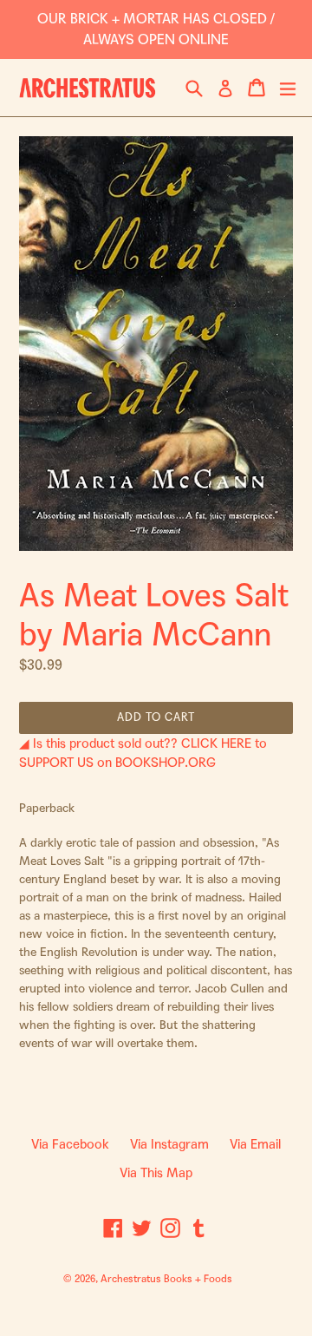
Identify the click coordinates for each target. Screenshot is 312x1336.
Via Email (255, 1144)
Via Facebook (70, 1144)
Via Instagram (169, 1144)
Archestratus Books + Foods (166, 1279)
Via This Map (156, 1173)
